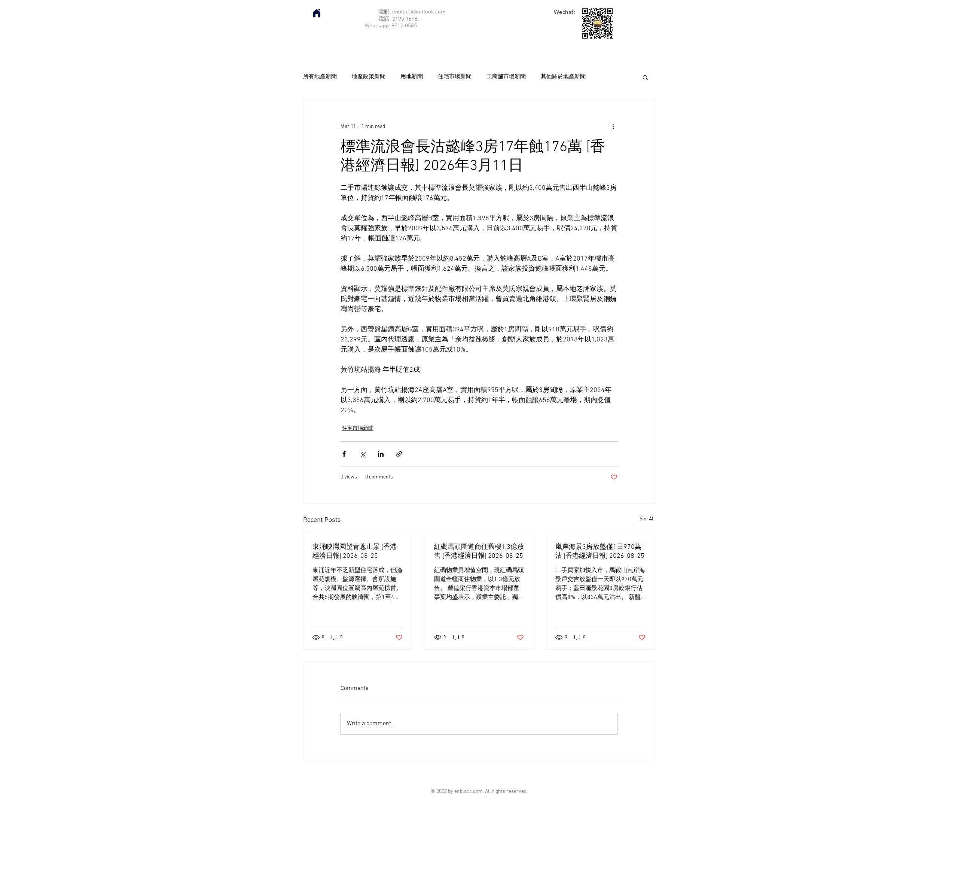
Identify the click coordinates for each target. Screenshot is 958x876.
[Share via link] (399, 453)
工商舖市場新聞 (506, 76)
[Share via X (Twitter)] (362, 453)
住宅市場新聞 (455, 76)
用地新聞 (411, 76)
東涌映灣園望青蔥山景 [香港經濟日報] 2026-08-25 (354, 551)
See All (647, 519)
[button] (645, 77)
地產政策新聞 (368, 76)
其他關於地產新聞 (563, 76)
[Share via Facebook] (344, 453)
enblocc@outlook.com (419, 12)
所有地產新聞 (320, 76)
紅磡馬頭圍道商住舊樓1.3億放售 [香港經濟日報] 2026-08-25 (479, 551)
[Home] (316, 13)
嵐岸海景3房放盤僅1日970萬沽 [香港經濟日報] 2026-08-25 (599, 551)
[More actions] (612, 126)
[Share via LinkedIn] (380, 453)
